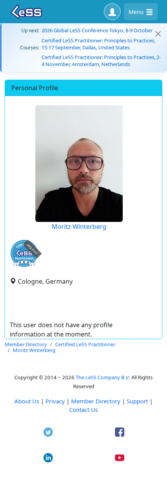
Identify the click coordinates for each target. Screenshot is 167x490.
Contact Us (83, 409)
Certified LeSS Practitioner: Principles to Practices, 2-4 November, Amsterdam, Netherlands (101, 61)
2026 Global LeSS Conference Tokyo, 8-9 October (97, 30)
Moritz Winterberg (79, 226)
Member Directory (95, 401)
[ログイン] (112, 11)
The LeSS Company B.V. (103, 377)
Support (137, 401)
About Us (26, 401)
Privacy (55, 401)
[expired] (24, 265)
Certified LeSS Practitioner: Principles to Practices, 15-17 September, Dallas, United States (98, 44)
